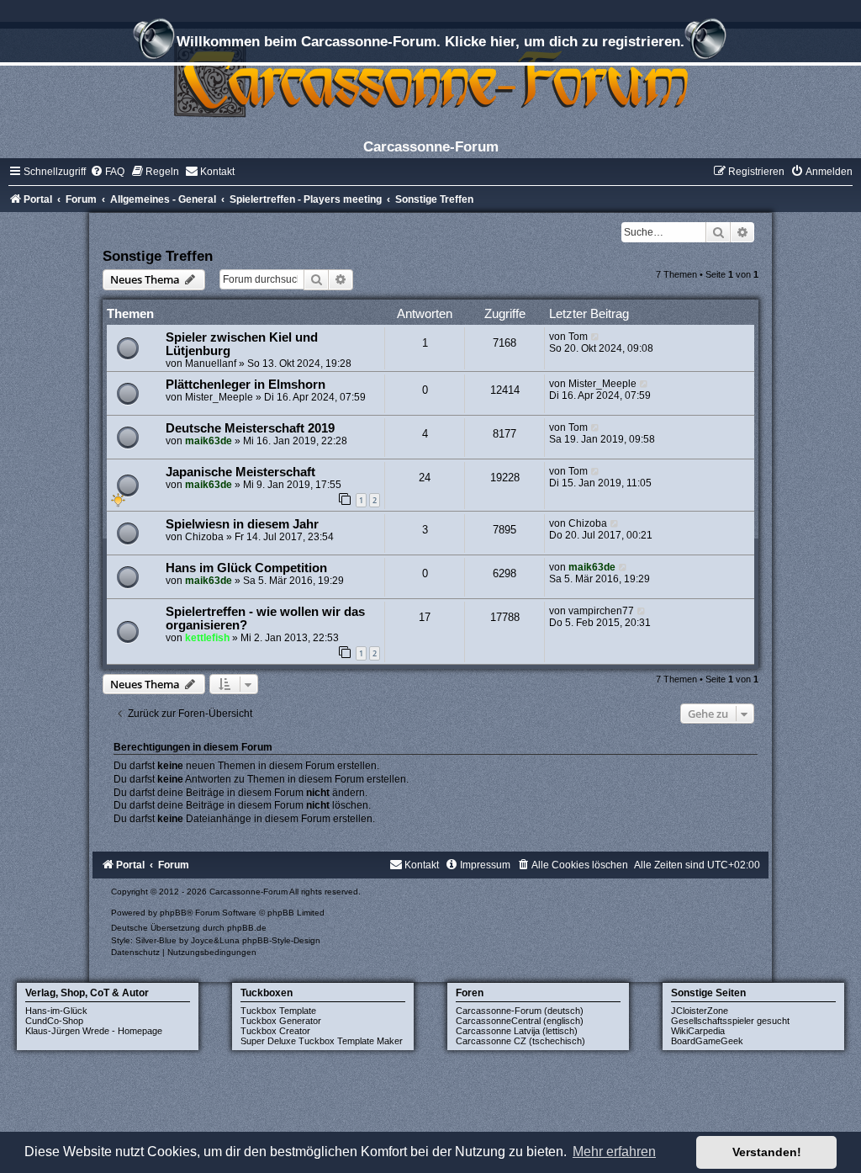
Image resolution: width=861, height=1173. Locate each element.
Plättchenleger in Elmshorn (245, 384)
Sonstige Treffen (158, 255)
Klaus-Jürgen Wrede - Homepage (93, 1031)
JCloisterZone (699, 1011)
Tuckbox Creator (275, 1031)
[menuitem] (107, 172)
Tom (578, 336)
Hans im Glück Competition (246, 568)
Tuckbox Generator (280, 1021)
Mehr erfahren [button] (614, 1151)
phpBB (173, 912)
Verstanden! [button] (766, 1152)
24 (424, 477)
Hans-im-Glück (56, 1011)
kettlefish (207, 638)
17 (424, 617)
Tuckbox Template (278, 1011)
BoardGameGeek (707, 1041)
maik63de (208, 441)
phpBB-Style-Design (281, 940)
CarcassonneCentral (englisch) (520, 1021)
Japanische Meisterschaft (240, 472)
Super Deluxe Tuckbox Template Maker (321, 1041)
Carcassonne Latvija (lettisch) (517, 1031)
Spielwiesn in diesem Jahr (242, 524)
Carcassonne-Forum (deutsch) (520, 1011)
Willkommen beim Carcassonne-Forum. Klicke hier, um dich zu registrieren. (430, 41)
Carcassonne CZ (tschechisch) (520, 1041)
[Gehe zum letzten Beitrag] (595, 336)
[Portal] (430, 79)
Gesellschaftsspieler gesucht (730, 1021)
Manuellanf (210, 363)
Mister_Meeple (219, 397)
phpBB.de (247, 927)
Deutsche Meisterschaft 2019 (250, 428)
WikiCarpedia (698, 1031)
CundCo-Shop (54, 1021)
